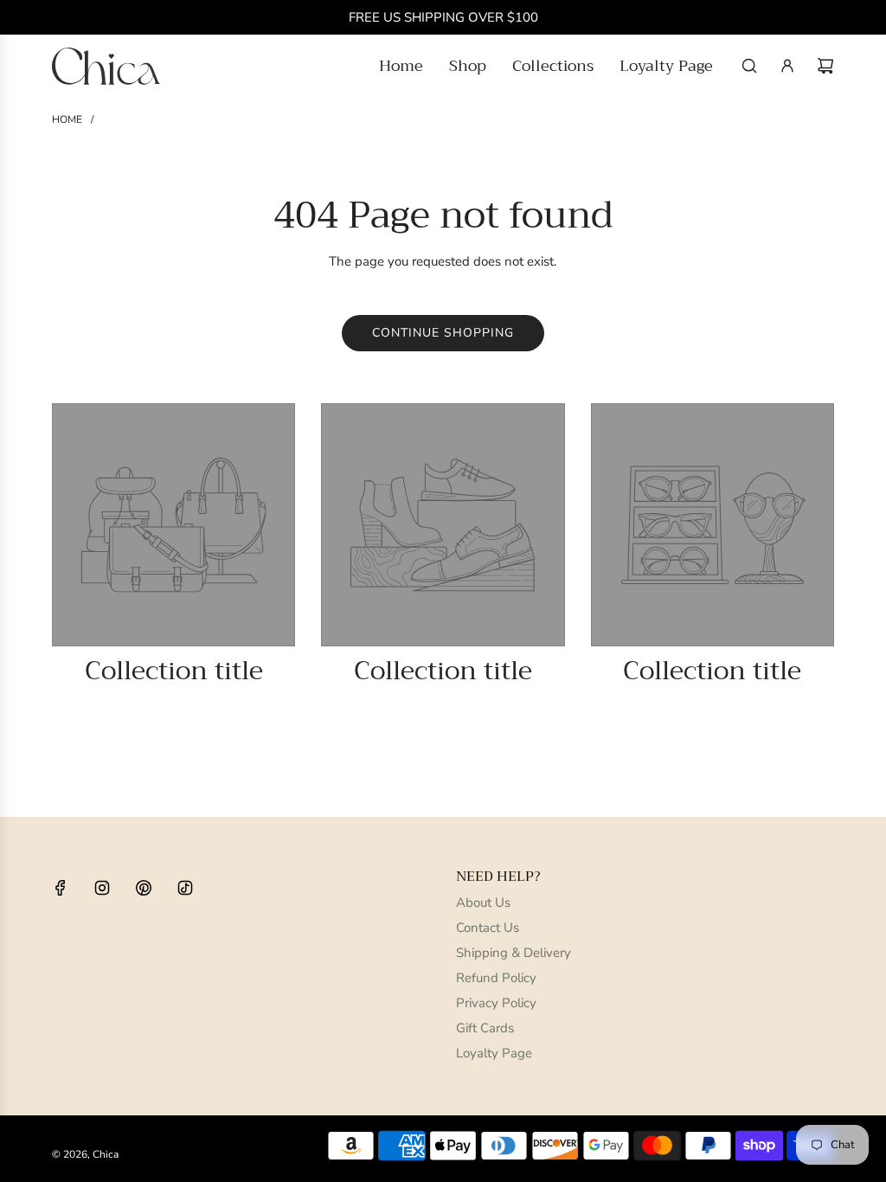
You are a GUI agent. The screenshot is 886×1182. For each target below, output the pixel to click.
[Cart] (825, 66)
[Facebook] (61, 888)
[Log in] (787, 66)
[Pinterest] (144, 888)
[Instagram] (102, 888)
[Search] (749, 66)
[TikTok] (185, 888)
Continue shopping (443, 332)
